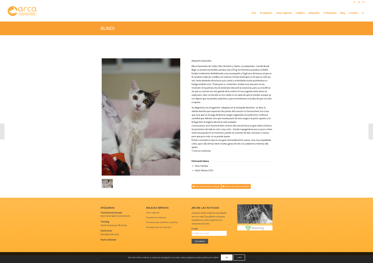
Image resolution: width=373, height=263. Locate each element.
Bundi (108, 28)
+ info (239, 257)
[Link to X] (359, 2)
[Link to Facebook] (354, 2)
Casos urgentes (152, 212)
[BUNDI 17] (141, 117)
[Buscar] (363, 13)
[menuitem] (254, 13)
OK (227, 257)
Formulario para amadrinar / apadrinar (162, 222)
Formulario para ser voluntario (158, 227)
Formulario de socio (110, 234)
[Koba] (2, 131)
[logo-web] (23, 13)
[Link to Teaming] (363, 2)
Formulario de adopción (156, 217)
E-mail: (195, 229)
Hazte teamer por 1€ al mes (114, 225)
